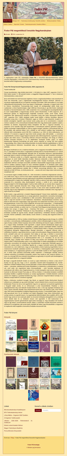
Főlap (12, 437)
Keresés (38, 410)
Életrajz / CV (16, 21)
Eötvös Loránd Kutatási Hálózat (13, 425)
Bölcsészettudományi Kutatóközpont (14, 409)
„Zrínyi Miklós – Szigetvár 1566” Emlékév (16, 415)
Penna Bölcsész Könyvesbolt (12, 431)
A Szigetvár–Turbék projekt (12, 418)
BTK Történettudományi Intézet (13, 412)
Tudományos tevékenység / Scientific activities (33, 21)
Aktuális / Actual (8, 21)
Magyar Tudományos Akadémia (13, 428)
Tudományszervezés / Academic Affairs (35, 24)
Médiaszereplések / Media (54, 21)
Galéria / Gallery (8, 24)
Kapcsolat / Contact (19, 24)
